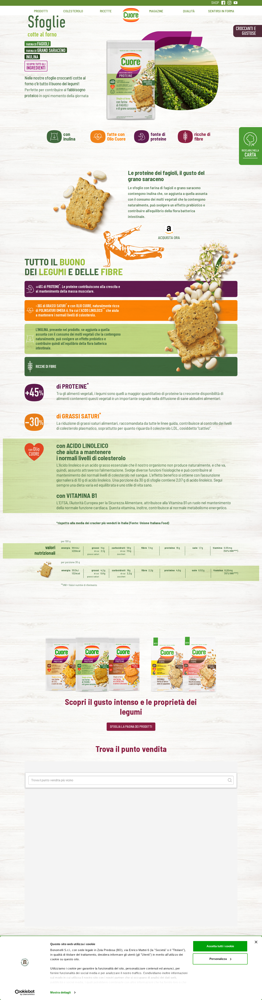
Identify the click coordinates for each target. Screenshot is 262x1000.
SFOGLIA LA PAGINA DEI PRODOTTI (131, 726)
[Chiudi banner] (256, 942)
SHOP (215, 2)
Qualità (189, 11)
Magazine (156, 11)
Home (131, 13)
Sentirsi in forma (221, 11)
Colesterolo (73, 11)
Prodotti (41, 11)
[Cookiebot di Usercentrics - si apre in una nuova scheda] (25, 992)
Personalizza (218, 958)
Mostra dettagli (60, 992)
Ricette (106, 11)
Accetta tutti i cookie (220, 946)
